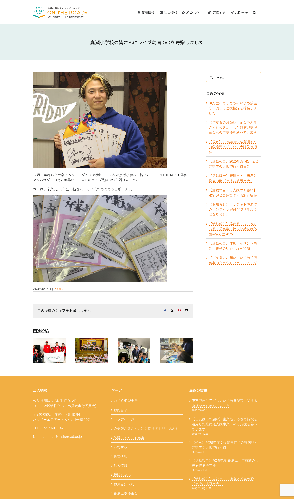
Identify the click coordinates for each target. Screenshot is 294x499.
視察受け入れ (124, 484)
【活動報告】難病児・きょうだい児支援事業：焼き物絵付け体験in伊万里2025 (233, 228)
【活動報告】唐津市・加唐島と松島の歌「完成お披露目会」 (233, 178)
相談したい (122, 474)
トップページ (124, 419)
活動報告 (59, 289)
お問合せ (120, 409)
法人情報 (120, 465)
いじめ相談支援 (126, 400)
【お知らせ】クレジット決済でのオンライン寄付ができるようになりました (233, 209)
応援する (120, 447)
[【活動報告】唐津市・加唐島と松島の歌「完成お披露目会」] (91, 340)
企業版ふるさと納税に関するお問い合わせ (146, 428)
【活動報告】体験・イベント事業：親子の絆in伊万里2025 (233, 246)
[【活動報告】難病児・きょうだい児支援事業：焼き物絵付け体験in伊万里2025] (176, 340)
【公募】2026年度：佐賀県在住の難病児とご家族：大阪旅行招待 (233, 146)
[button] (254, 12)
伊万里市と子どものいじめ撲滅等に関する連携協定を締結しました (233, 108)
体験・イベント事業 (129, 437)
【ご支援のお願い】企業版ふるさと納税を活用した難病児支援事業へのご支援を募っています (233, 127)
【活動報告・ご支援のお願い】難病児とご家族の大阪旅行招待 (233, 192)
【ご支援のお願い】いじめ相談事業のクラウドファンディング (233, 260)
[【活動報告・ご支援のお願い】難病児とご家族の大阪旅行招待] (134, 340)
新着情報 (120, 456)
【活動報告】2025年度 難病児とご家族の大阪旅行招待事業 (233, 164)
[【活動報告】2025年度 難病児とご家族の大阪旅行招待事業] (49, 340)
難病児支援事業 (126, 493)
